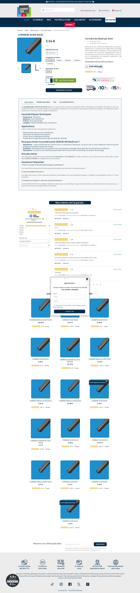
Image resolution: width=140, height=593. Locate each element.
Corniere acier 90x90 (99, 320)
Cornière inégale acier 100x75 (40, 320)
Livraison (49, 574)
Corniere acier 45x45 (70, 521)
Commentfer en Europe (26, 576)
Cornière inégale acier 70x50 (100, 359)
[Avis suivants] (100, 284)
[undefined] (43, 219)
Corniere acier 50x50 (70, 440)
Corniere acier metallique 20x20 (41, 442)
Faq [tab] (54, 102)
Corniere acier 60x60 (99, 482)
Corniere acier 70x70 (100, 440)
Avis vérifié (118, 209)
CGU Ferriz (108, 574)
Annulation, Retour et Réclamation (78, 574)
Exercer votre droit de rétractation (70, 578)
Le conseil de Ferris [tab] (66, 102)
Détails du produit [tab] (43, 102)
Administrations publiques (87, 576)
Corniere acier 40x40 (40, 359)
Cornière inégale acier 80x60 (70, 401)
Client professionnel (70, 576)
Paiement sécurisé (59, 574)
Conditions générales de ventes (34, 574)
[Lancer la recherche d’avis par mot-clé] (49, 245)
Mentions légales (115, 576)
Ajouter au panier (64, 80)
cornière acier (29, 107)
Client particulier (57, 576)
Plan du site (120, 574)
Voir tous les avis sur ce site (34, 222)
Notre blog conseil (97, 574)
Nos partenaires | (103, 576)
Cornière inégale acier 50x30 (41, 482)
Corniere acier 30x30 (99, 401)
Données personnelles (42, 576)
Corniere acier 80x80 (70, 320)
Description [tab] (29, 102)
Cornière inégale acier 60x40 (41, 401)
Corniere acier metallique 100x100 (70, 361)
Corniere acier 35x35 (70, 482)
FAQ (113, 574)
